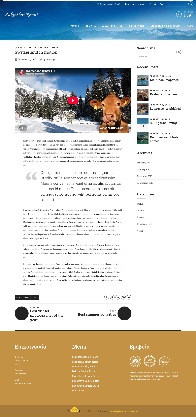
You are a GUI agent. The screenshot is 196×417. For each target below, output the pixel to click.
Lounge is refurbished (165, 108)
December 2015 (144, 176)
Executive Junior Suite (85, 376)
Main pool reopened (164, 80)
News (190, 26)
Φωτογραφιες (136, 26)
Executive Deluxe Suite (85, 380)
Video (55, 48)
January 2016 (143, 169)
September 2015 (145, 183)
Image (26, 297)
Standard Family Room (85, 361)
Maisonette (78, 390)
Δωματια (91, 26)
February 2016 (144, 162)
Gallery (140, 210)
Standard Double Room (85, 356)
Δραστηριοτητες (112, 26)
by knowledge (49, 59)
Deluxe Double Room (84, 371)
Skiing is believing (163, 123)
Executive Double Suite (85, 385)
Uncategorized (38, 48)
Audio (21, 48)
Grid (18, 297)
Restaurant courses (163, 94)
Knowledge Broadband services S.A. (124, 411)
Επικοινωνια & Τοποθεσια (166, 26)
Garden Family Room (84, 366)
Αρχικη (75, 26)
